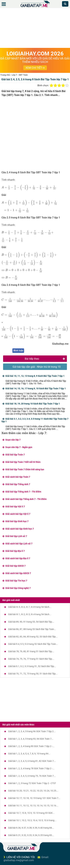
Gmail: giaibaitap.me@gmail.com (26, 859)
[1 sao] (51, 85)
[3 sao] (59, 85)
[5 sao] (67, 85)
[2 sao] (55, 85)
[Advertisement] (35, 28)
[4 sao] (63, 85)
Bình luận (18, 350)
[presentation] (28, 187)
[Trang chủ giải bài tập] (35, 7)
